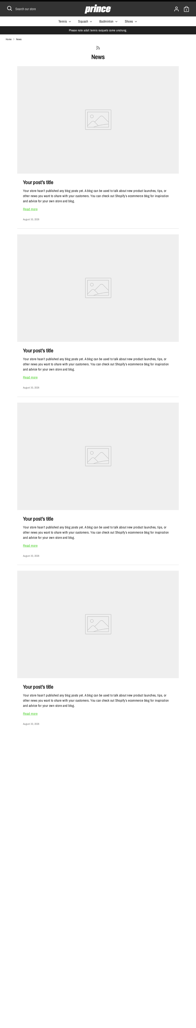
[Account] (176, 7)
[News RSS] (98, 47)
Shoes (129, 21)
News (98, 56)
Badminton (106, 21)
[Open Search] (9, 8)
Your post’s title (38, 182)
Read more (30, 209)
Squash (83, 21)
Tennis (63, 21)
